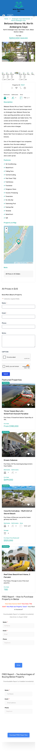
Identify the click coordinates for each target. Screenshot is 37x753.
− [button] (6, 231)
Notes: (4, 333)
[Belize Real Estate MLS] (18, 11)
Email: (4, 313)
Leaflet (16, 263)
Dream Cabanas (10, 460)
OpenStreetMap (23, 263)
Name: (4, 303)
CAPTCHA (5, 352)
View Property (18, 403)
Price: (2, 646)
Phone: (4, 323)
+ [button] (6, 228)
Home (6, 19)
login (10, 16)
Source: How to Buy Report (9, 650)
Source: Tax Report (8, 719)
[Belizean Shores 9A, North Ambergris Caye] (19, 242)
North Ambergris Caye (18, 20)
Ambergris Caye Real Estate (21, 19)
